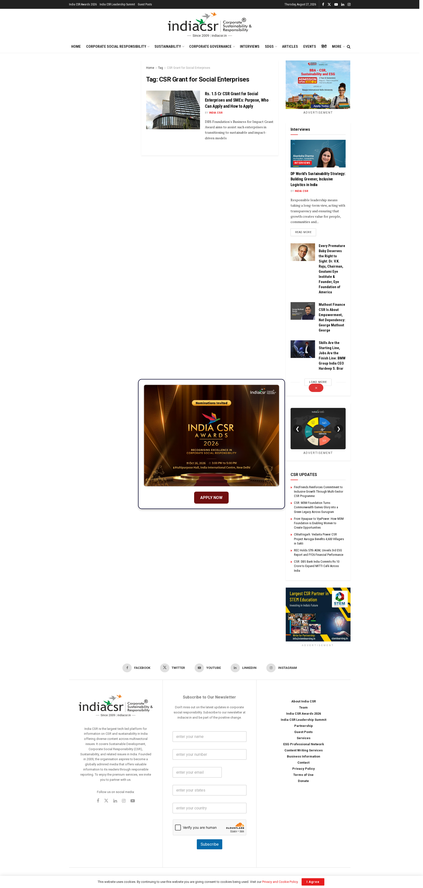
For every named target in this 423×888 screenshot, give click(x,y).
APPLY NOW (211, 497)
